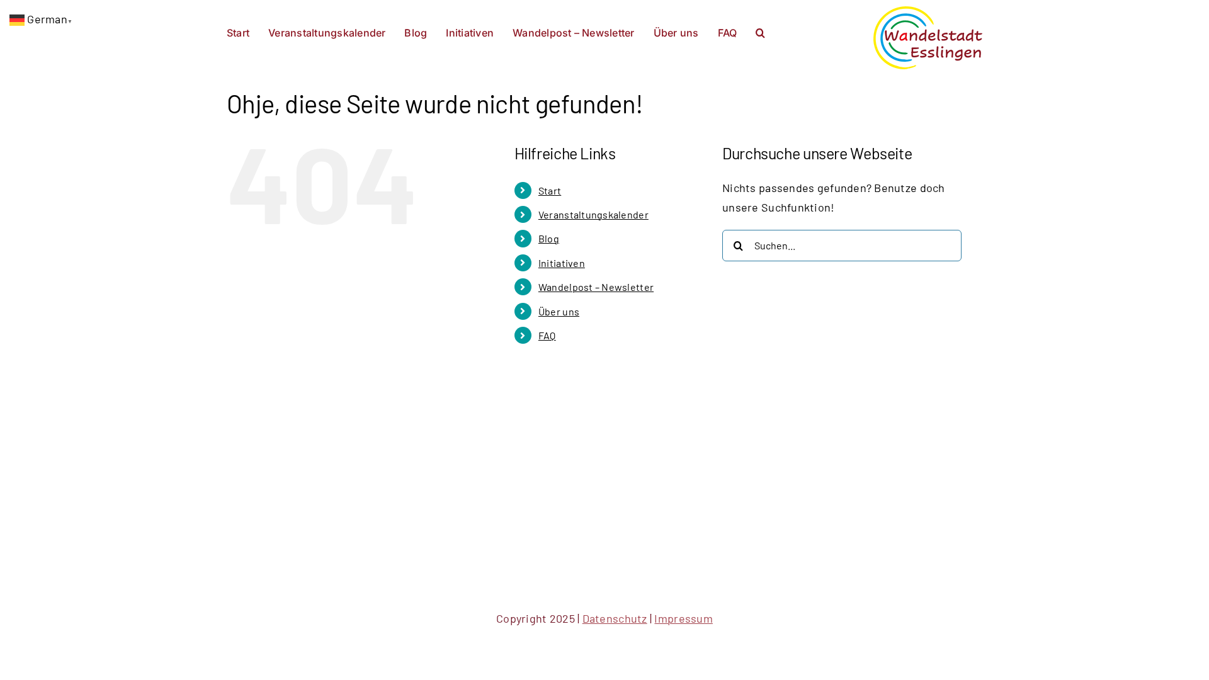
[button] (760, 31)
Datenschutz (614, 618)
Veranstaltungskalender (593, 214)
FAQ (547, 335)
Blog (548, 238)
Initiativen (561, 263)
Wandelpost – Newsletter (596, 287)
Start (549, 190)
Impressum (683, 618)
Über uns (558, 311)
